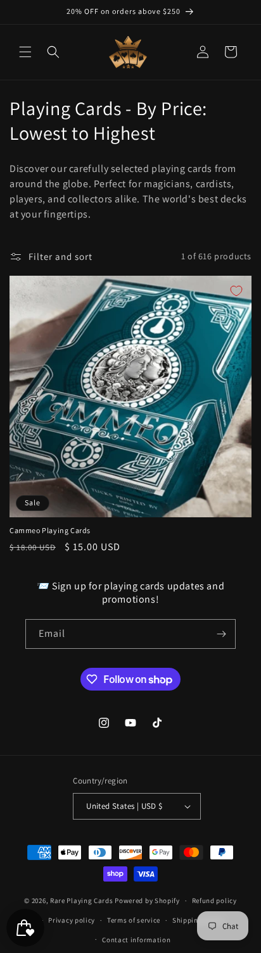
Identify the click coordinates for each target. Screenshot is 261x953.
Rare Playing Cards (81, 900)
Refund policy (214, 900)
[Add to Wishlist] (236, 291)
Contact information (136, 939)
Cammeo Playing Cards (50, 530)
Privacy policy (71, 920)
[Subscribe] (221, 634)
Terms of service (133, 920)
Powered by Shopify (147, 900)
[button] (25, 52)
